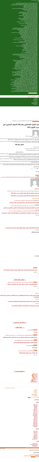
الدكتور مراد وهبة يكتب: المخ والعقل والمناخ (30, 17)
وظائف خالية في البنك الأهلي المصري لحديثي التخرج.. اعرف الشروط (26, 64)
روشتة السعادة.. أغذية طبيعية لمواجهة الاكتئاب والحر (25, 342)
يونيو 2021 (35, 416)
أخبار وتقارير (35, 374)
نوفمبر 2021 (35, 413)
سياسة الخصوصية (34, 103)
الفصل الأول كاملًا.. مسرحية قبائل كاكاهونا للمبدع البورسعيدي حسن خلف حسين (24, 68)
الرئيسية (37, 120)
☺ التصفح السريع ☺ (19, 371)
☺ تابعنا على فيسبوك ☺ (19, 323)
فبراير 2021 (35, 420)
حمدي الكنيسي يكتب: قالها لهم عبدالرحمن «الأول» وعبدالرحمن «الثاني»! (25, 37)
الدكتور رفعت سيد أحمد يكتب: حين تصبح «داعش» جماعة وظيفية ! (26, 21)
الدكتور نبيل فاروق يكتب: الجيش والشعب (30, 40)
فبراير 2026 (35, 404)
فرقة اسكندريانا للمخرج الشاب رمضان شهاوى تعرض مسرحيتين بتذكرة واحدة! (25, 60)
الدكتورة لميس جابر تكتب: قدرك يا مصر (31, 26)
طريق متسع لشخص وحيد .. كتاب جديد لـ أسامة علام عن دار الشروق (26, 89)
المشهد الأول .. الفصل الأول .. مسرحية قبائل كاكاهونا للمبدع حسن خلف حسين (25, 81)
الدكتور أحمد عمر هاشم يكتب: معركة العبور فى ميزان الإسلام (27, 18)
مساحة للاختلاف (34, 381)
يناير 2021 (35, 421)
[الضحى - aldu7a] (33, 96)
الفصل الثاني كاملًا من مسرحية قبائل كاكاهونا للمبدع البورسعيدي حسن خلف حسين (24, 32)
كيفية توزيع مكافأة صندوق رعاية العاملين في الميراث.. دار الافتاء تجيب (26, 73)
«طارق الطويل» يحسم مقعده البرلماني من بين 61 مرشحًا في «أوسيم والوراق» (20, 337)
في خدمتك (35, 100)
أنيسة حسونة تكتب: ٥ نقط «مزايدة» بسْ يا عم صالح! (29, 25)
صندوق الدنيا (34, 121)
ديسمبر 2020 (35, 422)
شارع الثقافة (35, 379)
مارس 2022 (35, 409)
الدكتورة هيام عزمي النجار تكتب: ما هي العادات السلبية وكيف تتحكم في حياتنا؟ (25, 54)
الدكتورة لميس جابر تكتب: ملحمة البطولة (30, 10)
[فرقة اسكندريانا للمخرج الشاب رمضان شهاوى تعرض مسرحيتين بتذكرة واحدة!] (29, 225)
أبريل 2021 (35, 418)
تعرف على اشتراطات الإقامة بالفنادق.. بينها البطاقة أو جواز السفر (27, 70)
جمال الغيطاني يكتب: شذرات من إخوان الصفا (30, 38)
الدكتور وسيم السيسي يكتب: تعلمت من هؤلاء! (30, 14)
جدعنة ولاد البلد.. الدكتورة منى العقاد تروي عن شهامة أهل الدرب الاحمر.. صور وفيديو (24, 4)
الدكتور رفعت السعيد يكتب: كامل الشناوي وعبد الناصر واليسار (27, 29)
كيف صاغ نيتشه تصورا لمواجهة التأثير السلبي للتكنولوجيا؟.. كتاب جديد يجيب (25, 90)
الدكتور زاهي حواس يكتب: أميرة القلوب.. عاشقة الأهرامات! (28, 15)
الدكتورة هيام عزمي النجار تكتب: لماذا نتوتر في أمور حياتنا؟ (28, 41)
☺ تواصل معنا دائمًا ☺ (19, 280)
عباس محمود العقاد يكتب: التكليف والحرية (30, 58)
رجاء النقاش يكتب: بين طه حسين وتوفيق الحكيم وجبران (28, 56)
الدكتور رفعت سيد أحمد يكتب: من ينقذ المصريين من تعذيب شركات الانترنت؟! (25, 39)
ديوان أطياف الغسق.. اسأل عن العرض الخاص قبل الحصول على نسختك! (26, 80)
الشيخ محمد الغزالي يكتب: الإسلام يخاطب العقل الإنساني (28, 57)
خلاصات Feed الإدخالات (33, 444)
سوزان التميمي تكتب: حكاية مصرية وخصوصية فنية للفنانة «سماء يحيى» (23, 301)
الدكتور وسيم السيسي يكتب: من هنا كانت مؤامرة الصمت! (28, 31)
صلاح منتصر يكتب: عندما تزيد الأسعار (31, 43)
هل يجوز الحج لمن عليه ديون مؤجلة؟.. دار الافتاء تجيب (28, 76)
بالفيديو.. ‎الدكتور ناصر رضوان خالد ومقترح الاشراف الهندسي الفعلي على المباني (24, 3)
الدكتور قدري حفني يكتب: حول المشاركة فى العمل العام (28, 30)
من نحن (36, 101)
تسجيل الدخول (35, 443)
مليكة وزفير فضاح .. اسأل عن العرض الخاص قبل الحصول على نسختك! (22, 284)
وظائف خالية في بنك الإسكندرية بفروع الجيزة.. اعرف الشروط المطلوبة (26, 63)
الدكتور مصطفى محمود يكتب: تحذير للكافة (30, 5)
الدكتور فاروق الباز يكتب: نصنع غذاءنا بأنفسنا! (30, 6)
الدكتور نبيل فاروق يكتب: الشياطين (31, 51)
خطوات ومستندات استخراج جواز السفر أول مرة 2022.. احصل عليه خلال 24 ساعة (24, 71)
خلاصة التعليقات (34, 445)
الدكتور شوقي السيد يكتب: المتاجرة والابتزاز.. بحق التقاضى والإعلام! (26, 45)
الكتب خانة (35, 376)
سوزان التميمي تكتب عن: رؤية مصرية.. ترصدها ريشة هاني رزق (25, 306)
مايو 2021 (35, 417)
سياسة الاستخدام (34, 102)
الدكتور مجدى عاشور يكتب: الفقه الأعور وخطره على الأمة (28, 23)
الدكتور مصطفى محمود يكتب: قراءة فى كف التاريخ (29, 59)
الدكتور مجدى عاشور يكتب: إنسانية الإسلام (30, 7)
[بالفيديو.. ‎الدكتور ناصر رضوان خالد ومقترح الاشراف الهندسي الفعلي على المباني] (25, 205)
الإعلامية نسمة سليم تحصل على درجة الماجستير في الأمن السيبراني (24, 203)
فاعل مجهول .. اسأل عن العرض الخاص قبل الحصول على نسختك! (27, 78)
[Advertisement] (19, 113)
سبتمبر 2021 (35, 414)
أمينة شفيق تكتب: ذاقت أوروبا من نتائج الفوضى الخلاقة (28, 34)
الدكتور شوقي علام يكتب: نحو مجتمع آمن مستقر (29, 49)
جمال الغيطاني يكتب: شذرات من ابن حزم (30, 20)
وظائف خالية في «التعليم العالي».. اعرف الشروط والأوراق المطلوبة (26, 62)
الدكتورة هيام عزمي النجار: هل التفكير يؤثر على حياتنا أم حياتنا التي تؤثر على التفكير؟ (24, 91)
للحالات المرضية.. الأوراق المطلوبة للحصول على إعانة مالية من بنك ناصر (25, 67)
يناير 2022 (35, 411)
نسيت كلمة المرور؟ (27, 455)
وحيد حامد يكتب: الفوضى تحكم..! (32, 24)
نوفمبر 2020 (35, 423)
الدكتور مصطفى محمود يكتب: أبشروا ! (31, 22)
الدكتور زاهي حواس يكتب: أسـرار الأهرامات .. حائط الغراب (28, 33)
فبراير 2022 (35, 410)
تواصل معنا (35, 104)
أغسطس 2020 (35, 425)
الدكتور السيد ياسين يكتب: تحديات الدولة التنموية (29, 46)
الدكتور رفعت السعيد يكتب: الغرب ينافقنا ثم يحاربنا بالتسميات (27, 12)
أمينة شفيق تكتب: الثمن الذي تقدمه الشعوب (30, 16)
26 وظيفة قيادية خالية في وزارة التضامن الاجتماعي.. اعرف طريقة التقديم (25, 65)
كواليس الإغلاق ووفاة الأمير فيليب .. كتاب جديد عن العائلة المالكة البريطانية (25, 83)
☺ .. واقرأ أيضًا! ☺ (19, 327)
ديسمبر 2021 (35, 412)
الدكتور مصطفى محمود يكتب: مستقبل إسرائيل (29, 50)
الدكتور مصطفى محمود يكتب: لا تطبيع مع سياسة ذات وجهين (27, 55)
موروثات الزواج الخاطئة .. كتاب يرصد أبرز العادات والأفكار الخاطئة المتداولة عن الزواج (23, 84)
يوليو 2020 (35, 426)
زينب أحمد (30, 136)
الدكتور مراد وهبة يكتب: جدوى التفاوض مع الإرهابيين (29, 35)
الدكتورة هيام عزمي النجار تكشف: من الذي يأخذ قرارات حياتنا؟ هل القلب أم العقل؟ (24, 82)
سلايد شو (34, 120)
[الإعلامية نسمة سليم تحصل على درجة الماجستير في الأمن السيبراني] (26, 200)
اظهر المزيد (37, 175)
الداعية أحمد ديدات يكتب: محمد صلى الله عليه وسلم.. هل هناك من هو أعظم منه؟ (24, 28)
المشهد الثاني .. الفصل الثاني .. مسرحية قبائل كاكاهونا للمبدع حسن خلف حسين (24, 42)
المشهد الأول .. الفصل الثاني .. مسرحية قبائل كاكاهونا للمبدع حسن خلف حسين (25, 53)
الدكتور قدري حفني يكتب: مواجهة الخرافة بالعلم (29, 13)
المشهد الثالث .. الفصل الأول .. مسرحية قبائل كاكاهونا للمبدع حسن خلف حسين (24, 72)
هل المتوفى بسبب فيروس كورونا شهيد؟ (28, 353)
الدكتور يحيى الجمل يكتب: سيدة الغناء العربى (30, 48)
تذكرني (36, 456)
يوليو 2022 (35, 406)
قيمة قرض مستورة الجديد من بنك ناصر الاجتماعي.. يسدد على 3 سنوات (26, 66)
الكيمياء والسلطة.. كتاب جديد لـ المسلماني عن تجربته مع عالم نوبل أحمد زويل (25, 87)
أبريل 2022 (35, 408)
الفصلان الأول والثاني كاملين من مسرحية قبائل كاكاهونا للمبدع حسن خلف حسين (24, 8)
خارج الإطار (35, 432)
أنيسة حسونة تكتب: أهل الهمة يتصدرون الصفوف (29, 9)
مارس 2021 (35, 419)
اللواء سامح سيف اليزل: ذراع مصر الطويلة (30, 47)
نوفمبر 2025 (35, 405)
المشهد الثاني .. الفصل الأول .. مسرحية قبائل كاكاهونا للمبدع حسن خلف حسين (25, 75)
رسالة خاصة (35, 99)
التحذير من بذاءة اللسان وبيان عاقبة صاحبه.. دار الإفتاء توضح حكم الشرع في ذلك (24, 74)
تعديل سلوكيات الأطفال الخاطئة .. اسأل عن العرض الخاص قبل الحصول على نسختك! (24, 79)
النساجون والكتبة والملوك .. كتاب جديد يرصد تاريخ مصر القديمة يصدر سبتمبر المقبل (24, 88)
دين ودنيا (35, 378)
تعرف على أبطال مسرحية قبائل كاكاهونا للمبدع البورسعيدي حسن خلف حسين (25, 85)
